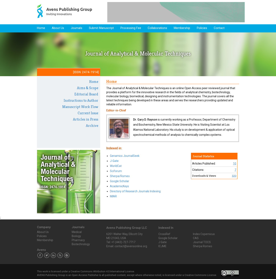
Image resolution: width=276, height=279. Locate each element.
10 (234, 163)
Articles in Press (85, 119)
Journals (76, 28)
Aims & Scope (87, 88)
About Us (58, 28)
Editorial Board (86, 94)
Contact (219, 28)
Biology (76, 236)
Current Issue (88, 113)
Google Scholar (119, 181)
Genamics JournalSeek (124, 155)
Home (41, 28)
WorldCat (116, 166)
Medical (77, 232)
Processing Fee (130, 28)
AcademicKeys (119, 186)
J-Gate (114, 160)
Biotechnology (81, 244)
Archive (92, 125)
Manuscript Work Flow (80, 106)
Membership (182, 28)
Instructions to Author (81, 100)
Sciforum (116, 171)
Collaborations (157, 28)
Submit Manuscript (101, 28)
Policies (202, 28)
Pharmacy (78, 240)
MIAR (113, 196)
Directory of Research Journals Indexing (135, 191)
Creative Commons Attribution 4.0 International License (102, 271)
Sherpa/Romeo (120, 176)
